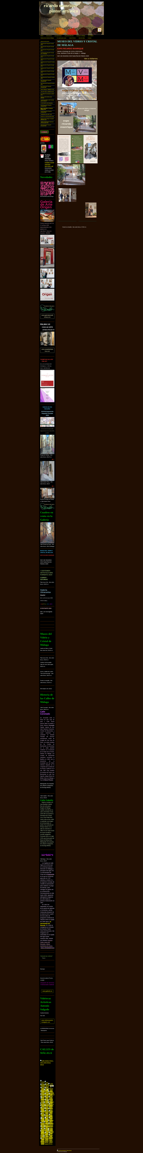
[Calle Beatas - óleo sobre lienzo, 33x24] (43, 1143)
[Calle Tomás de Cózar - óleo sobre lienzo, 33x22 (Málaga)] (47, 532)
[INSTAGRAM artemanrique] (47, 188)
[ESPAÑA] (45, 139)
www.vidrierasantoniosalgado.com (47, 1021)
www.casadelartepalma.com (47, 350)
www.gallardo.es (47, 991)
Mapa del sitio (69, 1150)
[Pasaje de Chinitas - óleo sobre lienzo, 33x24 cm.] (47, 444)
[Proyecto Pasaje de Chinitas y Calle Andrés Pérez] (47, 493)
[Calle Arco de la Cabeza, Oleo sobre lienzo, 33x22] (47, 1072)
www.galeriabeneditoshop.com (47, 316)
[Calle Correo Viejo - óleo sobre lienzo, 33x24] (51, 1140)
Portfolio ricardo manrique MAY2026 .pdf (49, 164)
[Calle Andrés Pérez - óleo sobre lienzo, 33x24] (47, 471)
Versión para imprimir (62, 1150)
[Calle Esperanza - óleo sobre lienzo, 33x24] (46, 1140)
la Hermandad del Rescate (45, 923)
